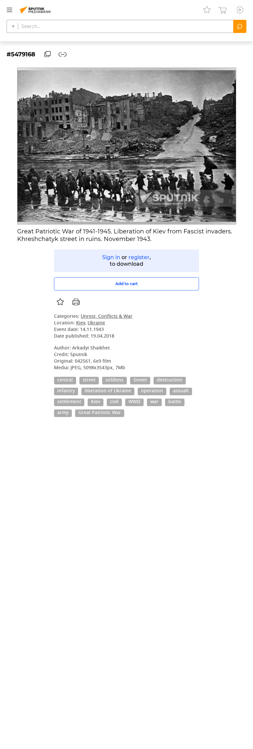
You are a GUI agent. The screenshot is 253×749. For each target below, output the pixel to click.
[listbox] (60, 302)
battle (174, 402)
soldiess (114, 380)
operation (152, 391)
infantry (66, 391)
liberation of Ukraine (108, 391)
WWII (134, 402)
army (63, 413)
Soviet (140, 380)
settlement (69, 402)
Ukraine (96, 323)
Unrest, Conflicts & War (106, 316)
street (89, 380)
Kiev (80, 323)
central (65, 380)
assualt (181, 391)
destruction (170, 380)
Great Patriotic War (99, 413)
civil (114, 402)
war (154, 402)
